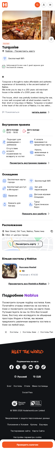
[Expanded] (6, 332)
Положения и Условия (17, 424)
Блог (9, 386)
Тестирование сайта (20, 431)
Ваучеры (43, 424)
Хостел (6, 44)
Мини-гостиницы (40, 386)
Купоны (33, 424)
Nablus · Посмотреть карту (20, 51)
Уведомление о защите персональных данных (27, 418)
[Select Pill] (37, 4)
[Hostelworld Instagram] (24, 367)
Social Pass (27, 392)
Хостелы (18, 386)
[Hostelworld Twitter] (18, 367)
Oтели (27, 386)
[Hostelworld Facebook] (11, 367)
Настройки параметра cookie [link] (27, 437)
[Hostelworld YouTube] (31, 367)
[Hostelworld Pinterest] (37, 367)
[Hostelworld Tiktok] (43, 367)
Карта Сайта (38, 431)
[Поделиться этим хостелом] (51, 39)
